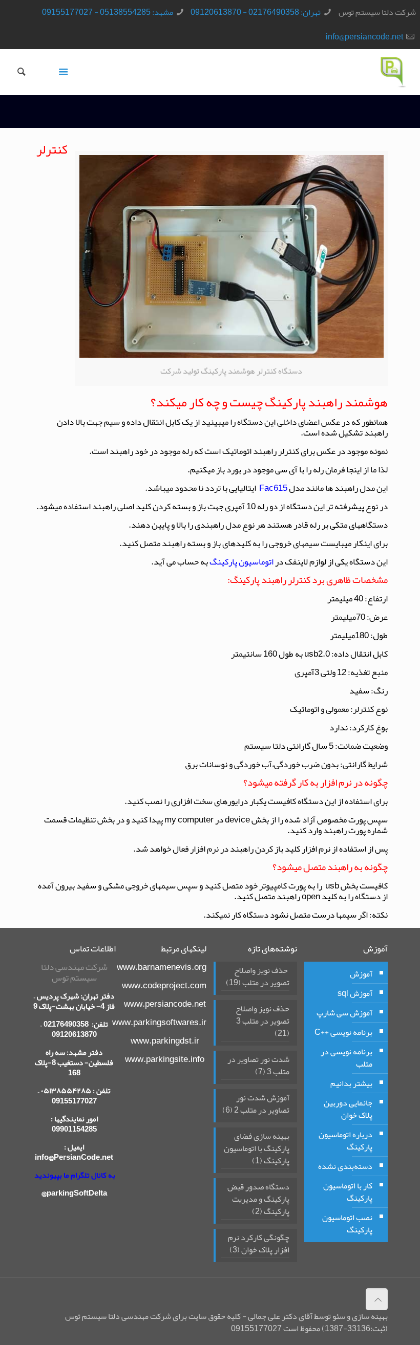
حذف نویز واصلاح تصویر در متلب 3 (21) (262, 1022)
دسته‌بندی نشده (345, 1166)
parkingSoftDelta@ (74, 1193)
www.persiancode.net (165, 1003)
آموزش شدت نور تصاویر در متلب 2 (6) (255, 1105)
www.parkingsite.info (164, 1059)
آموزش (361, 974)
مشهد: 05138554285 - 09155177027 (107, 12)
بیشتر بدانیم (351, 1083)
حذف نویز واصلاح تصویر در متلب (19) (257, 977)
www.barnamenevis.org (161, 966)
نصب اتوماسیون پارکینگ (347, 1223)
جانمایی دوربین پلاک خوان (348, 1109)
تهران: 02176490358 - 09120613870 (256, 12)
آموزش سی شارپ (344, 1013)
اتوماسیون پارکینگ (241, 561)
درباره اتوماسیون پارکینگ (345, 1140)
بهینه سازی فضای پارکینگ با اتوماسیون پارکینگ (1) (256, 1149)
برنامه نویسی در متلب (346, 1058)
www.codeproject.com (164, 985)
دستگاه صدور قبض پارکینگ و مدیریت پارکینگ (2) (258, 1200)
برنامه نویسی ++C (343, 1032)
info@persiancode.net (364, 37)
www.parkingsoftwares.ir (159, 1022)
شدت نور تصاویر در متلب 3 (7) (258, 1066)
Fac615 (272, 487)
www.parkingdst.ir (165, 1040)
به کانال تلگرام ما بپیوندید (74, 1175)
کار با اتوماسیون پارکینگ (347, 1192)
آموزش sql (355, 993)
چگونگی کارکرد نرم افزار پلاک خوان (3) (258, 1244)
